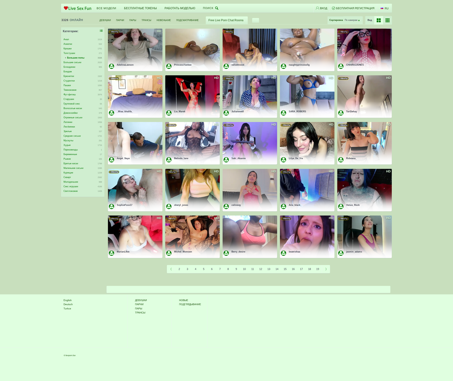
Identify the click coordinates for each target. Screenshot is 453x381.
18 (309, 269)
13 (268, 269)
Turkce (67, 308)
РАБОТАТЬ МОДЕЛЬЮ (180, 8)
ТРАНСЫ (146, 20)
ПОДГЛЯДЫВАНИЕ (190, 304)
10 (244, 269)
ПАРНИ (120, 20)
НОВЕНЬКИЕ (164, 20)
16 (293, 269)
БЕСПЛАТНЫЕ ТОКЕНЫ (140, 8)
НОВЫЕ (183, 300)
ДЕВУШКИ (105, 20)
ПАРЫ (132, 20)
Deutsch (68, 304)
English (68, 300)
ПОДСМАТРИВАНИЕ (187, 20)
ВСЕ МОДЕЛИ (106, 8)
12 (260, 269)
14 (277, 269)
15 (285, 269)
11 (252, 269)
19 (317, 269)
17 (301, 269)
